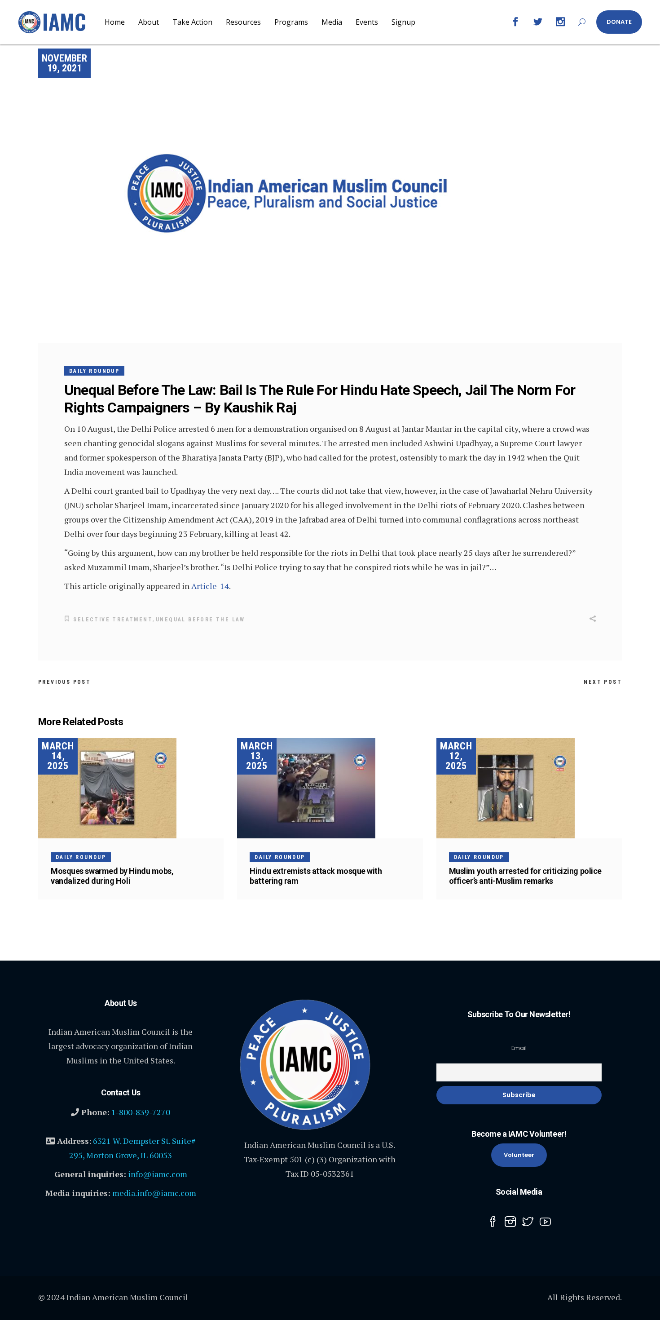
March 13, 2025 (257, 755)
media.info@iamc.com (154, 1192)
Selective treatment (113, 619)
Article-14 (210, 585)
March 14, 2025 (58, 755)
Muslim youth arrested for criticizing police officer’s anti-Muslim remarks (525, 876)
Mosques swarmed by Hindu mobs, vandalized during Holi (112, 876)
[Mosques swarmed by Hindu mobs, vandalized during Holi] (131, 788)
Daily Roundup (94, 371)
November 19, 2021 (64, 63)
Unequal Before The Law (200, 619)
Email (519, 1048)
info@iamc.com (157, 1174)
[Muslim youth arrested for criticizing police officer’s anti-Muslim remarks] (529, 788)
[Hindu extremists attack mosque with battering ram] (329, 788)
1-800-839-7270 (140, 1112)
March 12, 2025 (456, 755)
